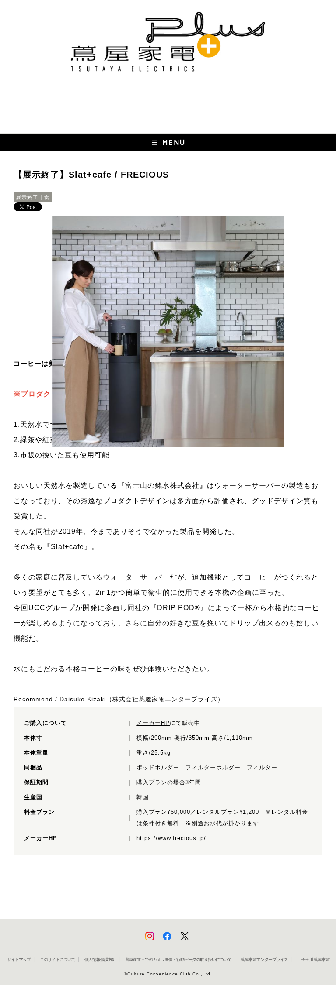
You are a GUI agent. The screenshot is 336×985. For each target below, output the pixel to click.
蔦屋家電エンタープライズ (264, 959)
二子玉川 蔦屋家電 (313, 959)
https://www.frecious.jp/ (171, 838)
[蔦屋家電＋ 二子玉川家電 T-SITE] (168, 44)
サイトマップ (19, 959)
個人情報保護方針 (100, 959)
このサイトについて (57, 959)
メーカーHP (153, 723)
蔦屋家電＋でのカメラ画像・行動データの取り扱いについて (178, 959)
